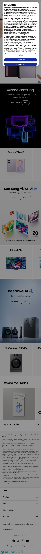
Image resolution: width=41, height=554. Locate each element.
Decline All (20, 64)
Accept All (21, 60)
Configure (20, 55)
